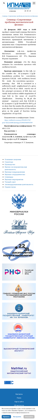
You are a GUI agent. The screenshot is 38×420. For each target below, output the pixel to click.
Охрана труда (10, 187)
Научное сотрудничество (15, 174)
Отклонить (29, 417)
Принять (6, 417)
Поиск (19, 398)
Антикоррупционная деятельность (19, 184)
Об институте (19, 405)
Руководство (10, 164)
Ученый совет (10, 182)
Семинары (9, 177)
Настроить (17, 417)
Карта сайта (19, 402)
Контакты (19, 394)
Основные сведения (13, 159)
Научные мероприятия (14, 179)
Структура (9, 162)
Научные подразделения (15, 172)
